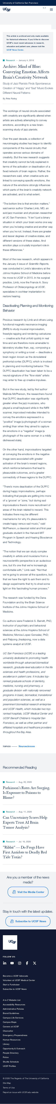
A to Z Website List (11, 1000)
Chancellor (8, 1031)
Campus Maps (9, 1022)
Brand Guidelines (11, 1013)
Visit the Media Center (31, 892)
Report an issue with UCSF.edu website (20, 1092)
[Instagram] (21, 963)
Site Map (7, 1083)
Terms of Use (9, 1087)
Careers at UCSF (11, 1026)
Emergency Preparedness (15, 1035)
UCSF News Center (15, 50)
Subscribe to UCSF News (30, 921)
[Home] (7, 9)
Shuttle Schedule (11, 1061)
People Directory (11, 1053)
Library (6, 1044)
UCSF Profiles (9, 1066)
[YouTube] (13, 963)
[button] (44, 7)
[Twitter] (36, 963)
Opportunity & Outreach (14, 1048)
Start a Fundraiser (11, 984)
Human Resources (11, 1039)
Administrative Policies (13, 1009)
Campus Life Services (13, 1017)
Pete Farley (11, 98)
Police (6, 1057)
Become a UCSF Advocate (15, 976)
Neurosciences (27, 746)
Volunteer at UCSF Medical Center (19, 980)
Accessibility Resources (14, 1004)
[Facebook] (28, 963)
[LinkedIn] (6, 963)
